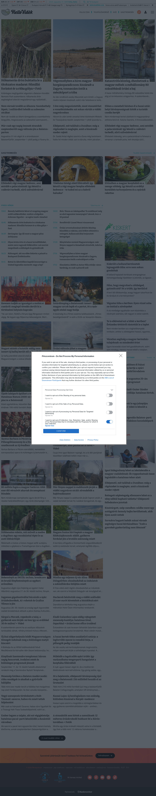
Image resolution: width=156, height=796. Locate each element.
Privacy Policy (93, 440)
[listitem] (79, 390)
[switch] (109, 395)
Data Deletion (65, 440)
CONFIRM (61, 431)
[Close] (121, 356)
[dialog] (78, 398)
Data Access (79, 440)
